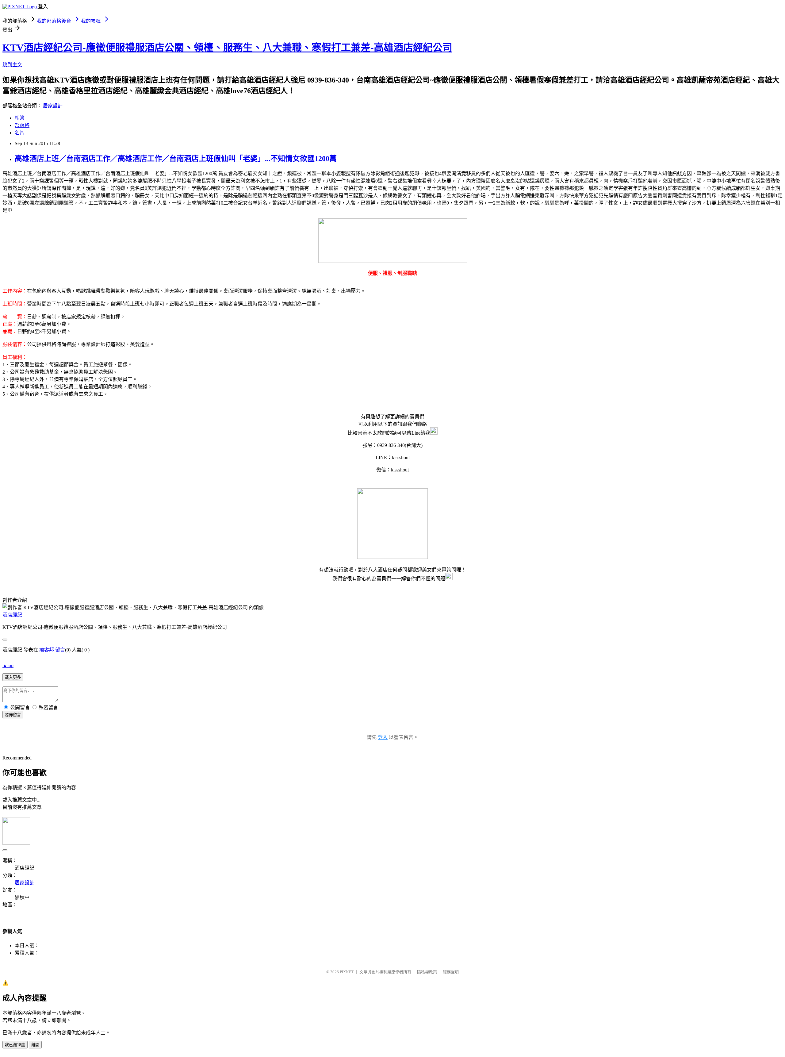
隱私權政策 (427, 972)
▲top (7, 665)
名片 (20, 132)
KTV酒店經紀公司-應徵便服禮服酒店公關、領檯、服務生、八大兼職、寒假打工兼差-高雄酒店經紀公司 (227, 47)
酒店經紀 (12, 614)
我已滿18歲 (15, 1045)
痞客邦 (46, 649)
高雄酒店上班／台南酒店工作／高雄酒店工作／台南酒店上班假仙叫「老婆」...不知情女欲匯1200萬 (176, 159)
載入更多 (13, 677)
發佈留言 (13, 715)
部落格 (22, 125)
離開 (35, 1045)
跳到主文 (12, 64)
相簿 (20, 118)
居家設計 (53, 105)
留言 (60, 649)
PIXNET (347, 972)
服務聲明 (451, 972)
